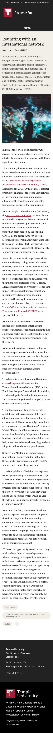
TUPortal (18, 710)
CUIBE (7, 624)
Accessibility (12, 714)
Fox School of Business (37, 3)
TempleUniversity (27, 693)
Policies (32, 706)
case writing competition (15, 383)
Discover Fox (24, 13)
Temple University (13, 3)
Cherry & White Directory (19, 702)
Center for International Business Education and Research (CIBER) (24, 615)
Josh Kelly (22, 50)
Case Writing (10, 607)
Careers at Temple (30, 714)
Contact (22, 706)
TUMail (29, 710)
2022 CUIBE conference (18, 215)
